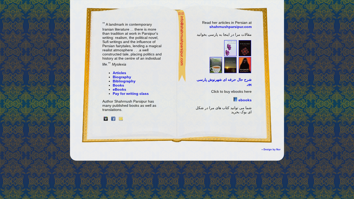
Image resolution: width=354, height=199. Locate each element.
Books (118, 85)
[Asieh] (230, 55)
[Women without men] (245, 72)
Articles (119, 73)
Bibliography (124, 81)
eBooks (119, 89)
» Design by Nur (271, 149)
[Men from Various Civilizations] (245, 55)
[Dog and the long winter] (230, 72)
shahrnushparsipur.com (230, 27)
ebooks (244, 100)
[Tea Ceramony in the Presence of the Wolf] (216, 72)
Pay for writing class (131, 93)
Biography (122, 77)
